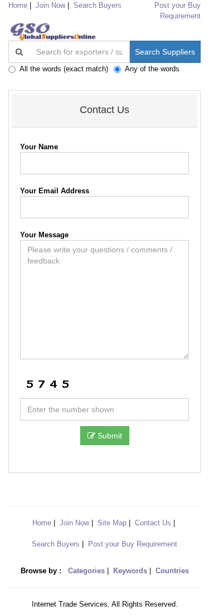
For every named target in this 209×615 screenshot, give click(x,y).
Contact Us (153, 523)
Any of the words (152, 69)
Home (41, 523)
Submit (108, 435)
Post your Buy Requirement (132, 544)
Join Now (50, 5)
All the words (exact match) (64, 69)
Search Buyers (97, 5)
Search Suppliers (165, 51)
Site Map (112, 523)
